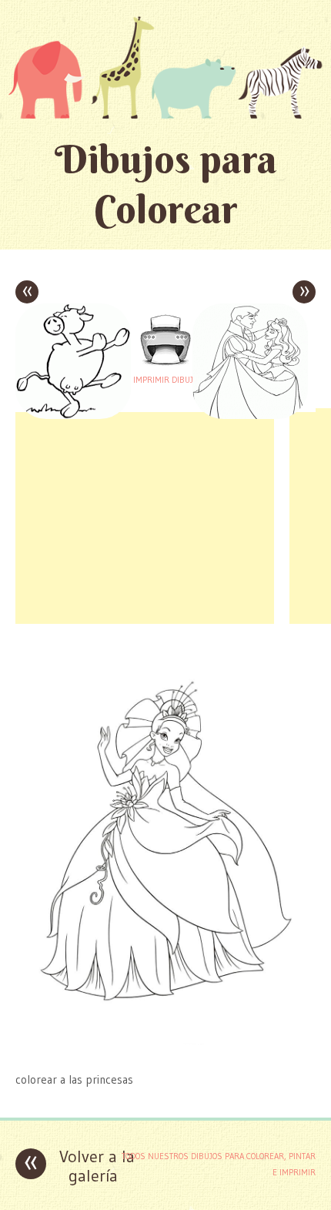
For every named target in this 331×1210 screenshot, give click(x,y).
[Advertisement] (144, 516)
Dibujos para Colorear (166, 184)
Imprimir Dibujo (165, 379)
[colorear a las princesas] (165, 1049)
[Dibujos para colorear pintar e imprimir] (165, 67)
